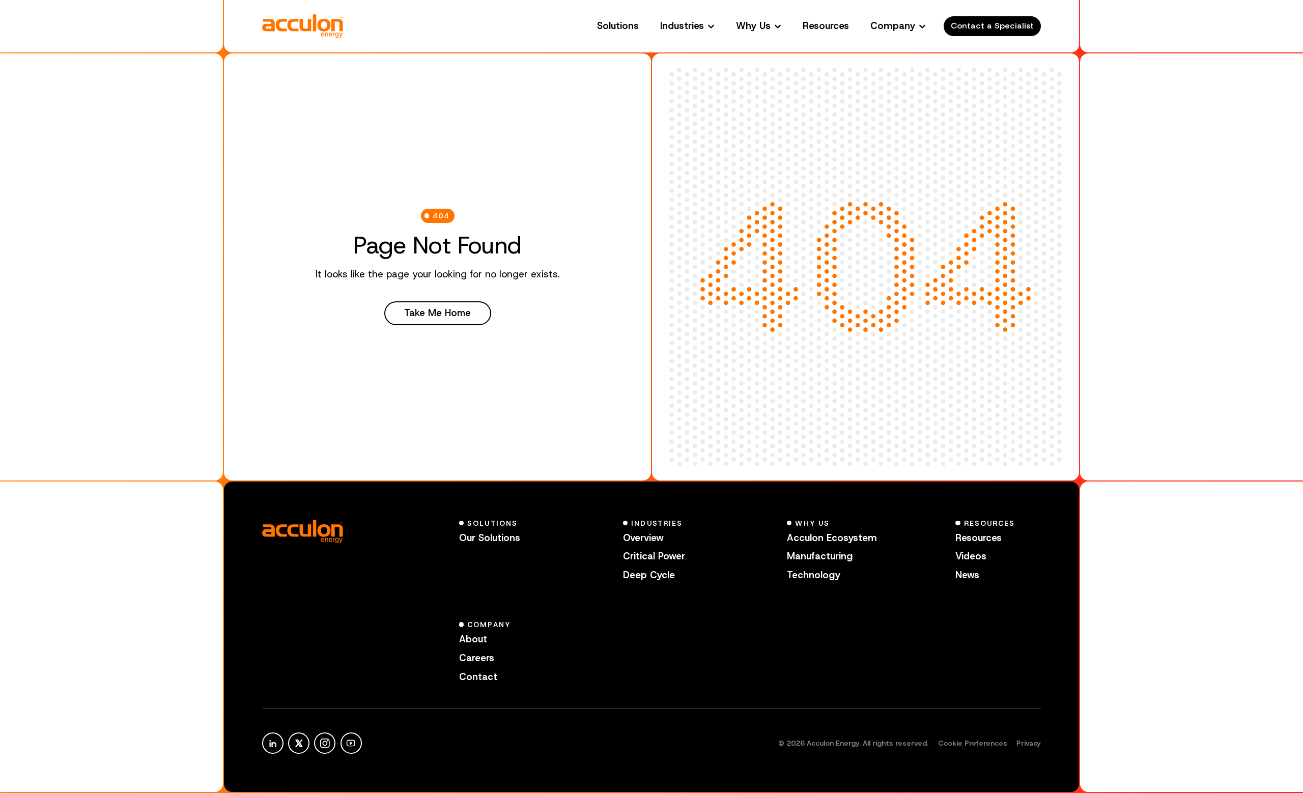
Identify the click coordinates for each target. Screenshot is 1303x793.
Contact (478, 676)
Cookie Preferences (972, 743)
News (967, 575)
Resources (826, 25)
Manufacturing (820, 556)
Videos (970, 556)
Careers (476, 658)
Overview (643, 537)
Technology (813, 575)
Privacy (1028, 743)
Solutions (618, 25)
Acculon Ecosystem (832, 537)
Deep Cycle (649, 575)
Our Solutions (489, 537)
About (473, 639)
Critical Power (654, 556)
